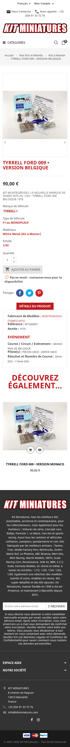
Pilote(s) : (15, 352)
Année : (13, 329)
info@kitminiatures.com (23, 712)
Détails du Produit (35, 306)
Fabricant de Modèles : (24, 316)
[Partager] (20, 293)
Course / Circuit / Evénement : (30, 344)
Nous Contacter (18, 11)
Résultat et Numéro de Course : (31, 356)
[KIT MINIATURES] (35, 504)
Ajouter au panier (22, 269)
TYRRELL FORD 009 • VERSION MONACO (35, 464)
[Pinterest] (39, 293)
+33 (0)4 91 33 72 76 (20, 707)
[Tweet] (29, 293)
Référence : (16, 324)
